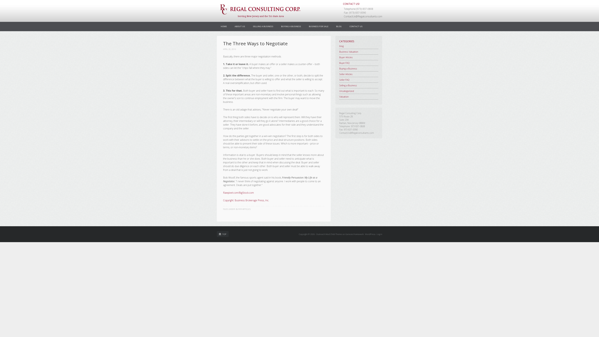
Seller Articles (346, 74)
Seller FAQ (344, 79)
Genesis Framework (354, 234)
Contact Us (356, 26)
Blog (339, 26)
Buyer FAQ (344, 62)
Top (224, 234)
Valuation (344, 96)
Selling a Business (263, 26)
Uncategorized (346, 91)
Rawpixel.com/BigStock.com (238, 192)
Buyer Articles (243, 209)
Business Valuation (348, 51)
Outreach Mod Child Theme (329, 234)
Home (224, 26)
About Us (240, 26)
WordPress (370, 234)
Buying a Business (291, 26)
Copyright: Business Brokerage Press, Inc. (246, 200)
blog (341, 46)
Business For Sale (318, 26)
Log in (379, 234)
